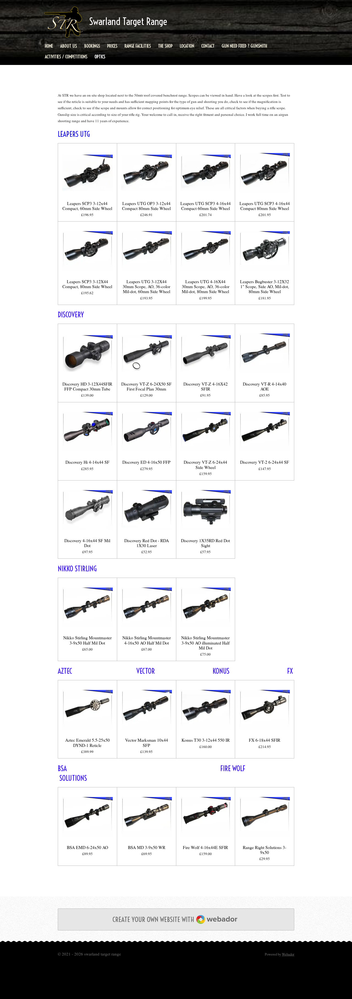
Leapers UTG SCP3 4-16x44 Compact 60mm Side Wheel (205, 206)
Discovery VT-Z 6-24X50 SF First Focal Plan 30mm (146, 386)
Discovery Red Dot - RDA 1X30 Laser (146, 543)
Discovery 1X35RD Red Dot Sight (205, 543)
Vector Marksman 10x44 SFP (146, 742)
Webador (288, 954)
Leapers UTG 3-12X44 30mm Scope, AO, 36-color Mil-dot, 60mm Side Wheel (146, 286)
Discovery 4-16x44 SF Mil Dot (87, 543)
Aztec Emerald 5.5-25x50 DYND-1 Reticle (87, 742)
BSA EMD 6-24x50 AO (87, 847)
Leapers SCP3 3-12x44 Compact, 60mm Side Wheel (87, 206)
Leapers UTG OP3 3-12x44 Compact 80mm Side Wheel (146, 206)
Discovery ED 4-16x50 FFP (146, 462)
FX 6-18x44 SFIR (264, 740)
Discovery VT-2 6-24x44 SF (264, 462)
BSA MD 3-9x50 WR (146, 847)
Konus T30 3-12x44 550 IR (206, 740)
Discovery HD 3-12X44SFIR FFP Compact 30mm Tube (87, 386)
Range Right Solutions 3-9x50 (264, 850)
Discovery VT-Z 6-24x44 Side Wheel (205, 465)
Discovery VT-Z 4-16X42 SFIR (205, 386)
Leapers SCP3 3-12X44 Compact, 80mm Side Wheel (87, 284)
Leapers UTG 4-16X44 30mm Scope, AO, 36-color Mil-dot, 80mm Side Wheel (205, 286)
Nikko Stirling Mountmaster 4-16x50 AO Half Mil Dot (146, 640)
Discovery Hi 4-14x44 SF (87, 462)
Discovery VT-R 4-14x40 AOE (264, 386)
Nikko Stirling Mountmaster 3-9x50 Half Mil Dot (87, 640)
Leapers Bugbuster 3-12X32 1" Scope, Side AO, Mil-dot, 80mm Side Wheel (264, 286)
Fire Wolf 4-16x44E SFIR (205, 847)
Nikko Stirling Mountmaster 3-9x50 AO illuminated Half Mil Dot (205, 642)
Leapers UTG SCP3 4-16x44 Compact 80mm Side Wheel (265, 206)
